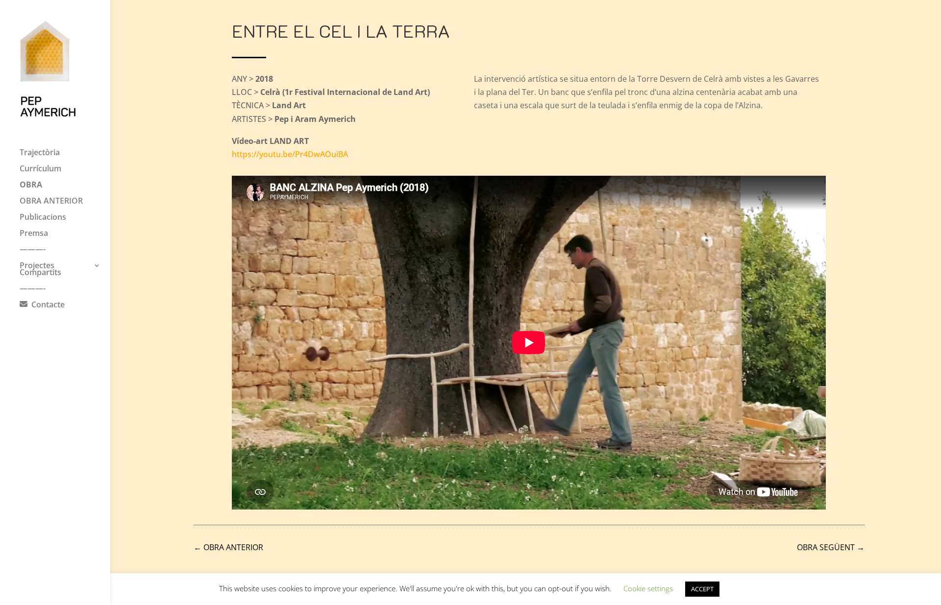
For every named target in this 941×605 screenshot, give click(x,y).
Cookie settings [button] (648, 588)
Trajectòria (40, 153)
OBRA (31, 185)
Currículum (40, 169)
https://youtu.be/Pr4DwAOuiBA (290, 154)
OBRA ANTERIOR (51, 201)
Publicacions (43, 217)
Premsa (34, 234)
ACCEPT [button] (702, 588)
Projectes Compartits (40, 270)
